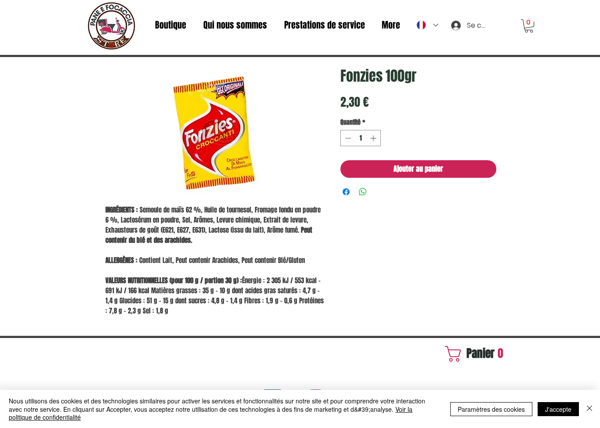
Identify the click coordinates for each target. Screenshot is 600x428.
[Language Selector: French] (427, 25)
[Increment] (374, 138)
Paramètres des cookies (491, 409)
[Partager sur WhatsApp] (363, 192)
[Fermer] (589, 409)
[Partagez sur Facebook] (346, 192)
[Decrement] (347, 138)
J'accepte (558, 409)
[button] (529, 25)
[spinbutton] (361, 138)
